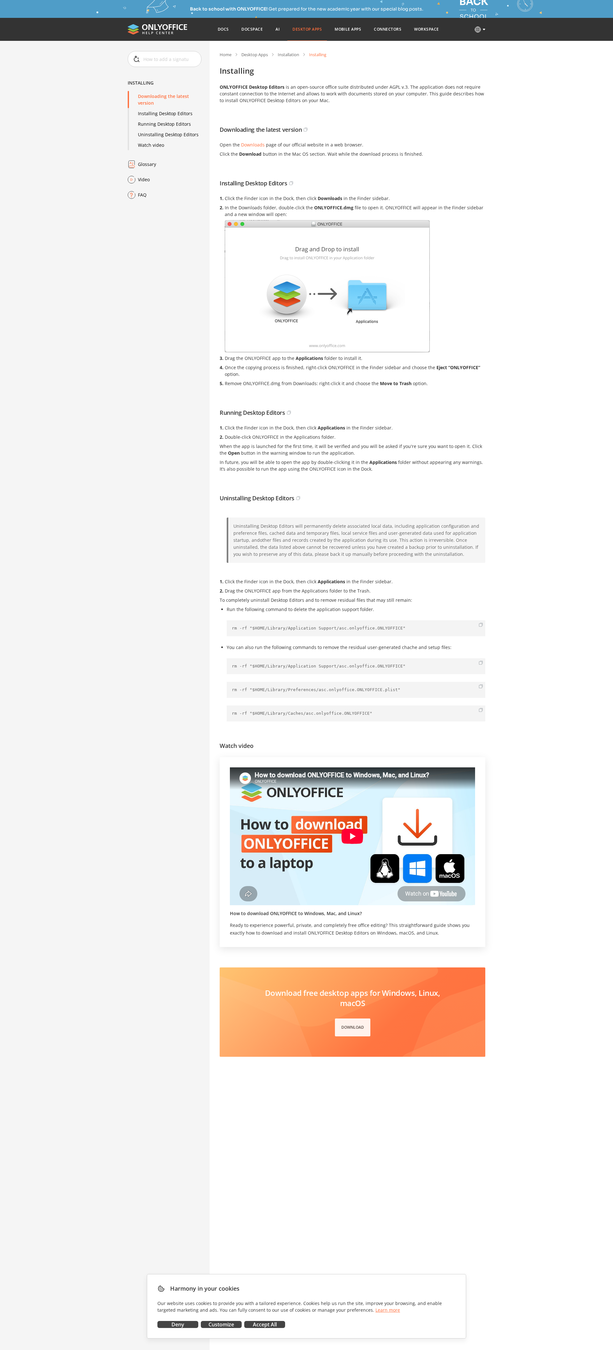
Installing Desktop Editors (165, 113)
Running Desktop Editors (164, 124)
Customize (221, 1324)
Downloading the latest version (163, 99)
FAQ (142, 195)
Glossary (147, 164)
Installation (288, 54)
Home (225, 54)
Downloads (253, 145)
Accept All (265, 1324)
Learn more (387, 1310)
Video (144, 179)
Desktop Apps (254, 54)
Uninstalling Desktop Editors (168, 134)
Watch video (151, 145)
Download (352, 1027)
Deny (177, 1324)
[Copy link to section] (305, 129)
